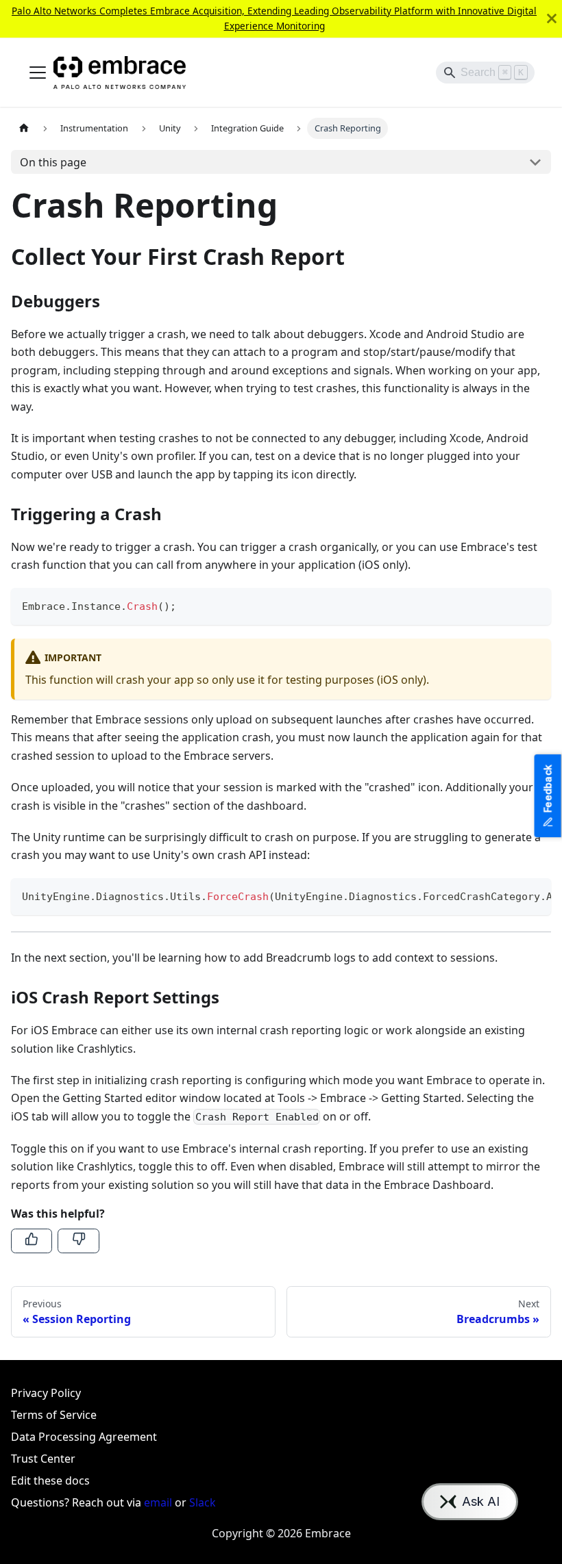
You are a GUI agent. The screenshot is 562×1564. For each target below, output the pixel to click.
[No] (78, 1241)
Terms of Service (54, 1414)
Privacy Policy (46, 1392)
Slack (202, 1502)
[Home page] (24, 128)
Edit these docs (50, 1480)
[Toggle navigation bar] (37, 72)
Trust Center (43, 1458)
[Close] (551, 19)
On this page (53, 162)
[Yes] (31, 1241)
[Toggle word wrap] (509, 895)
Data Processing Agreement (84, 1436)
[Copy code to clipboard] (534, 604)
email (158, 1502)
